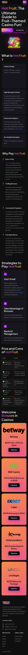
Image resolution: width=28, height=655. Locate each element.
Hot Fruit (8, 163)
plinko (7, 225)
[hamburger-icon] (24, 2)
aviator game (18, 129)
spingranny (19, 292)
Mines (16, 243)
